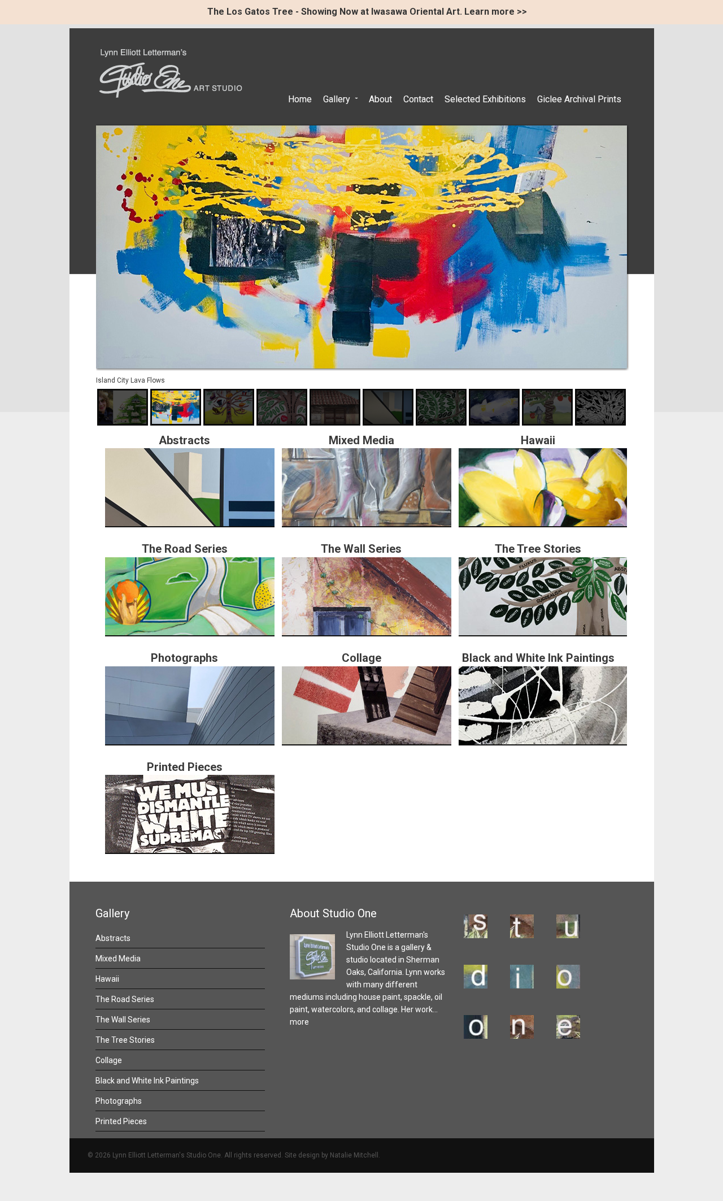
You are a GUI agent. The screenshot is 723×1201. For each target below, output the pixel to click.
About (380, 99)
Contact (418, 99)
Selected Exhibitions (485, 99)
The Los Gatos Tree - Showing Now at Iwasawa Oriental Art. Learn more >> (367, 11)
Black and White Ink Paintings (538, 658)
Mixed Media (118, 958)
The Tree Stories (538, 549)
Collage (361, 658)
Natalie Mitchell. (355, 1155)
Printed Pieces (185, 767)
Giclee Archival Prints (579, 99)
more (299, 1021)
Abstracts (184, 440)
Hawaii (107, 978)
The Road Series (185, 549)
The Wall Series (361, 549)
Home (300, 99)
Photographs (184, 658)
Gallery (336, 99)
